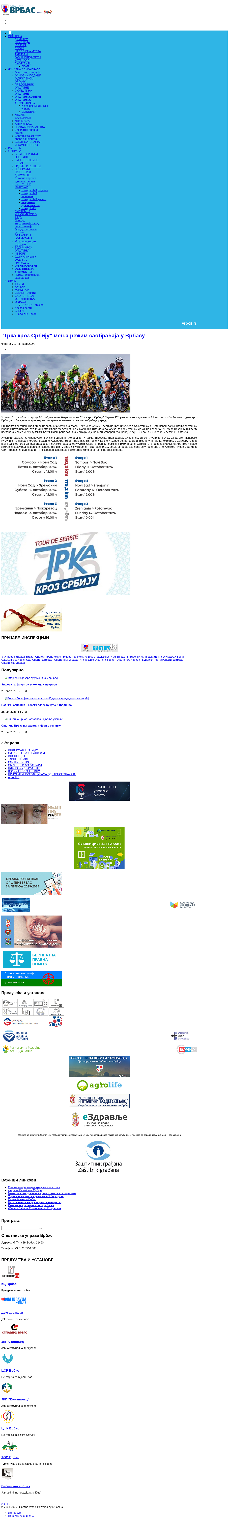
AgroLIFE (13, 777)
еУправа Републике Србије (25, 1190)
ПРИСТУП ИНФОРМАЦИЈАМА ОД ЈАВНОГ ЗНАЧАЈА (42, 774)
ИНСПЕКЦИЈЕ (17, 756)
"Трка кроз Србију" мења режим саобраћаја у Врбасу (73, 336)
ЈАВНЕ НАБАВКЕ (19, 759)
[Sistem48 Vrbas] (99, 651)
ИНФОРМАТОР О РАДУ (23, 750)
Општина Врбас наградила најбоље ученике (31, 725)
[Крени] (40, 1228)
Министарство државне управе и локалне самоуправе (42, 1193)
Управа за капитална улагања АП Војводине (36, 1196)
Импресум (14, 1512)
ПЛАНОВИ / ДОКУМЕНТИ (24, 768)
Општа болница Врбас (22, 1199)
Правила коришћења (21, 1515)
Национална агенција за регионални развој (35, 1202)
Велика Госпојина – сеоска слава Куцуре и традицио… (37, 705)
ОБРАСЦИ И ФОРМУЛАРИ (25, 765)
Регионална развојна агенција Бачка (31, 1205)
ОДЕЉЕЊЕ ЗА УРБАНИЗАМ (26, 753)
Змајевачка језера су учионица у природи (29, 684)
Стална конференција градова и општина (34, 1187)
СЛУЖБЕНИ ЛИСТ (20, 762)
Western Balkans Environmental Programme (34, 1208)
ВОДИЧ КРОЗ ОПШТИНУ (24, 771)
